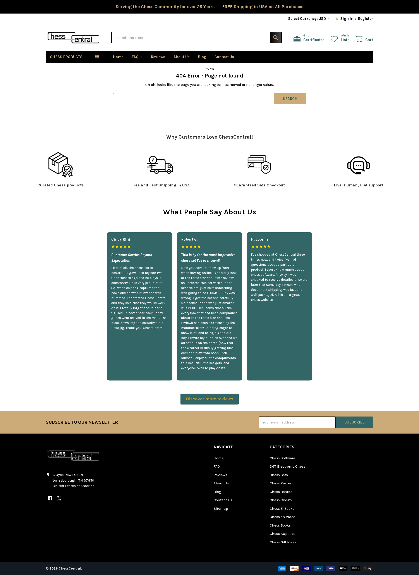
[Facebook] (50, 498)
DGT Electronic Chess (287, 466)
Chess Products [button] (66, 57)
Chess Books (280, 525)
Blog (202, 57)
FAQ (135, 57)
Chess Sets (279, 475)
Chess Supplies (282, 533)
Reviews (158, 57)
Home (118, 57)
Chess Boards (281, 491)
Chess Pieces (281, 483)
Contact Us (224, 57)
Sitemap (221, 508)
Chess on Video (282, 517)
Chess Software (282, 458)
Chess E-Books (282, 508)
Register (365, 18)
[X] (59, 498)
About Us (181, 57)
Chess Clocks (281, 500)
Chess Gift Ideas (283, 542)
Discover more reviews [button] (209, 398)
